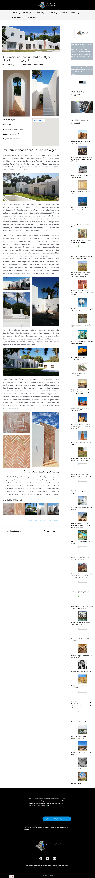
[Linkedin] (47, 858)
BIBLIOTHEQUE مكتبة (18, 17)
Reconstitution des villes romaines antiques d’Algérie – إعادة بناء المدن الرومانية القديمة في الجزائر (81, 274)
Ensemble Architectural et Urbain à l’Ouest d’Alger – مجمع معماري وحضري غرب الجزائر (81, 159)
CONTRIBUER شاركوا (32, 17)
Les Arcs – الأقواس (76, 783)
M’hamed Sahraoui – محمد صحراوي (81, 671)
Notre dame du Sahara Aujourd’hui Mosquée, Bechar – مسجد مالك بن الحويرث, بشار (81, 426)
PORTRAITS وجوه (53, 13)
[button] (5, 509)
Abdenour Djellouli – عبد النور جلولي (81, 592)
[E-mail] (84, 83)
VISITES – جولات (75, 13)
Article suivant (50, 531)
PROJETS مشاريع (27, 13)
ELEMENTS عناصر (41, 13)
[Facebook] (80, 82)
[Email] (54, 858)
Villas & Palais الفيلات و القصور (13, 64)
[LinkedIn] (82, 82)
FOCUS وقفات (64, 13)
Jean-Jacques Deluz (77, 768)
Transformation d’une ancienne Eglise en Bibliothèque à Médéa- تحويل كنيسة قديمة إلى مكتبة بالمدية (82, 575)
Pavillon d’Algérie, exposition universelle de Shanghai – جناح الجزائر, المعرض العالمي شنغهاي (82, 525)
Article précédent (13, 531)
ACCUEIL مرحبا (16, 13)
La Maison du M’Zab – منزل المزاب (81, 722)
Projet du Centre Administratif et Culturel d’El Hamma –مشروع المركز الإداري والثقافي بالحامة (81, 391)
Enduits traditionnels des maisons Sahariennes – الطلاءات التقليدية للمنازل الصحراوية (82, 292)
